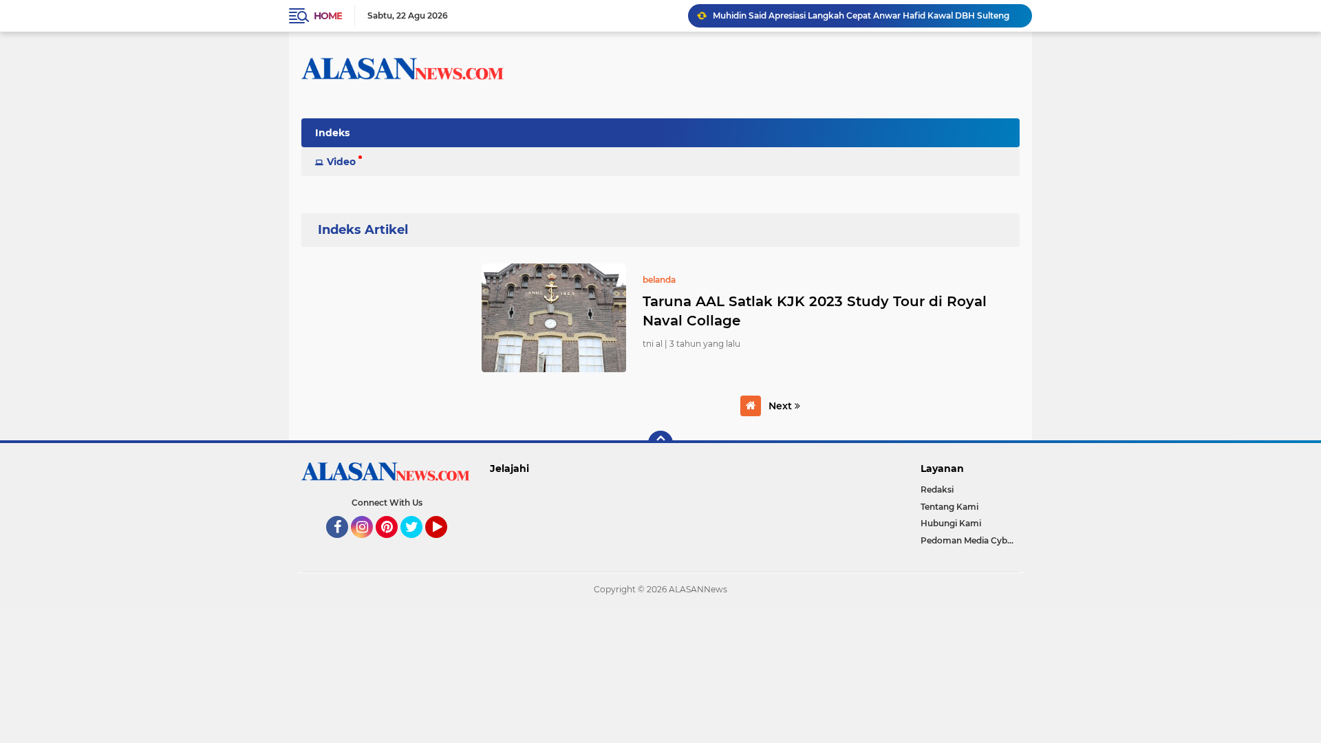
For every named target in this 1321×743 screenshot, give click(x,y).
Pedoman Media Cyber (968, 540)
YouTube (445, 544)
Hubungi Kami (951, 523)
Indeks (332, 133)
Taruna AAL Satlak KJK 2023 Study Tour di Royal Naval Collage (815, 311)
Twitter (417, 544)
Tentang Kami (949, 507)
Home (328, 16)
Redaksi (937, 489)
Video (341, 161)
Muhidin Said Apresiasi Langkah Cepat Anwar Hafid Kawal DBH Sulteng (861, 15)
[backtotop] (660, 443)
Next (782, 406)
